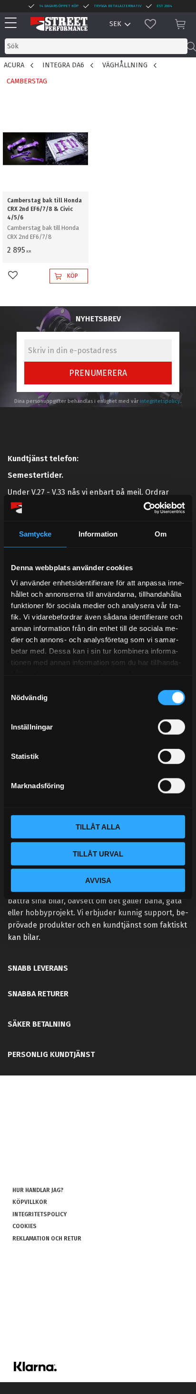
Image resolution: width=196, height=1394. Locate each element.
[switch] (171, 727)
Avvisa (98, 880)
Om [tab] (161, 534)
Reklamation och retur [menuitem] (46, 1238)
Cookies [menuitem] (24, 1226)
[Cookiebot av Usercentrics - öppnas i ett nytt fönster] (143, 507)
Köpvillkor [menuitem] (29, 1202)
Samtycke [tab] (35, 534)
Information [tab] (98, 534)
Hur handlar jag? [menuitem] (37, 1190)
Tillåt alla (98, 827)
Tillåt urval (98, 853)
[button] (13, 23)
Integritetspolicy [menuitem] (39, 1214)
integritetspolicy (160, 401)
